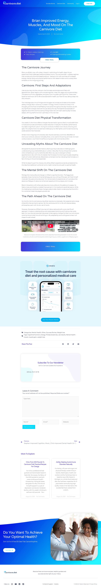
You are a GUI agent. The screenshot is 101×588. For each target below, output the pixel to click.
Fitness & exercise (52, 335)
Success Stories (50, 3)
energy (43, 335)
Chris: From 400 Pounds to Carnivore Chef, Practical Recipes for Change (35, 464)
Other (44, 332)
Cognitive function (34, 335)
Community (70, 3)
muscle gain (32, 337)
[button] (63, 344)
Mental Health (36, 332)
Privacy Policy (93, 584)
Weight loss (61, 332)
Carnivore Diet (61, 3)
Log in (77, 3)
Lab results (61, 335)
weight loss (41, 337)
